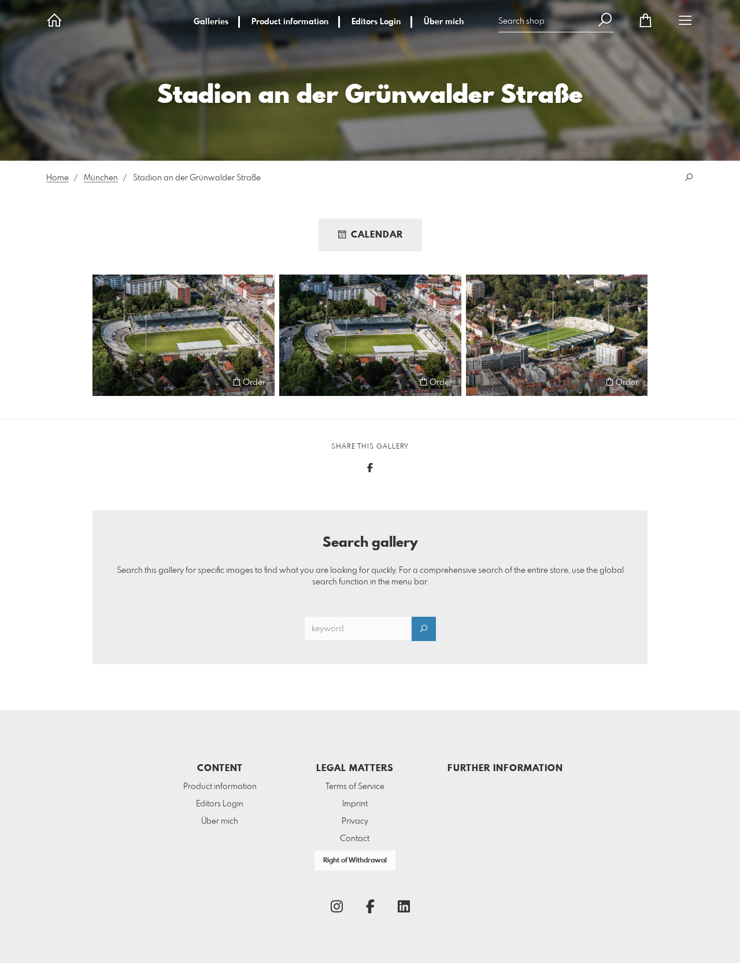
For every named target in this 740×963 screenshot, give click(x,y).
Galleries (211, 22)
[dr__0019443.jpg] (370, 335)
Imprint (355, 804)
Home (57, 178)
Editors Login (376, 22)
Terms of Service (354, 787)
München (101, 178)
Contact (354, 839)
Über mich (444, 22)
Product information (289, 22)
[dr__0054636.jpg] (557, 335)
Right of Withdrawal (355, 860)
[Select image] (106, 381)
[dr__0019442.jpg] (183, 335)
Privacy (355, 821)
